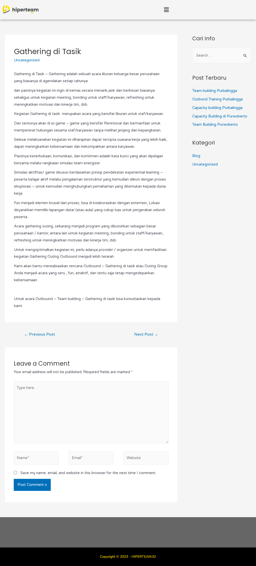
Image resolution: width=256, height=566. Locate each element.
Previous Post (39, 334)
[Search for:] (221, 55)
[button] (166, 10)
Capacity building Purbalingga (217, 107)
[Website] (146, 459)
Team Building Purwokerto (215, 124)
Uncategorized (27, 60)
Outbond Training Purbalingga (217, 99)
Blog (196, 156)
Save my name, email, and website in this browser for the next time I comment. (88, 473)
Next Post (146, 334)
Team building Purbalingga (214, 90)
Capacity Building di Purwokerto (219, 116)
